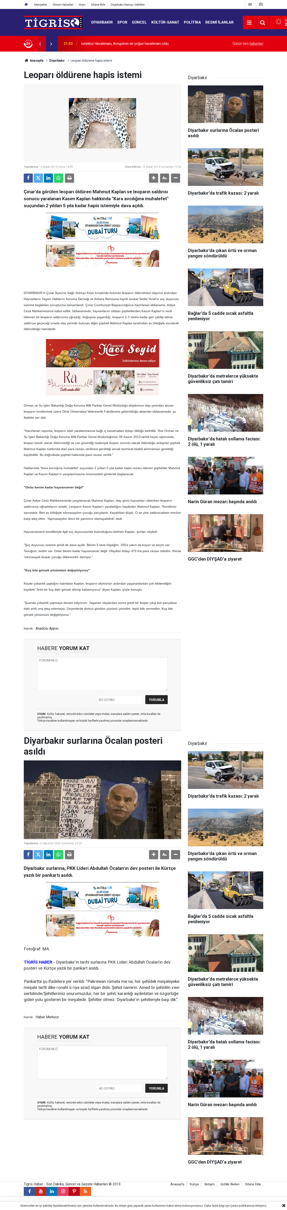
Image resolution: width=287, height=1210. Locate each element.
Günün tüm (248, 43)
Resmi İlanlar (219, 22)
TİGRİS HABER (38, 962)
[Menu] (249, 22)
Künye (194, 1184)
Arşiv (82, 4)
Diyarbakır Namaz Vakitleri (128, 4)
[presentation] (40, 43)
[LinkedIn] (48, 178)
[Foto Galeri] (260, 4)
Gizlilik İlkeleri (229, 1184)
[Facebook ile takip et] (29, 1191)
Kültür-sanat (165, 22)
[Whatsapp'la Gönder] (58, 178)
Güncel (139, 22)
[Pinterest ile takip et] (74, 1191)
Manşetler (40, 4)
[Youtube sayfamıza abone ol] (40, 1191)
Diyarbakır (102, 22)
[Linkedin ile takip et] (51, 1191)
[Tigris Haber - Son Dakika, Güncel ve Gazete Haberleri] (53, 22)
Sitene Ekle (98, 4)
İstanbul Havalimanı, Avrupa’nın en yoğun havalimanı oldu (125, 43)
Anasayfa (36, 60)
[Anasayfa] (26, 4)
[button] (153, 178)
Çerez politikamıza (242, 1205)
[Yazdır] (69, 178)
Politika (192, 22)
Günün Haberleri (63, 4)
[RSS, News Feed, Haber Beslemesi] (85, 1191)
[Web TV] (250, 4)
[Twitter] (38, 178)
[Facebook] (28, 178)
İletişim (209, 1184)
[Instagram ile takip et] (63, 1191)
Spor (122, 22)
